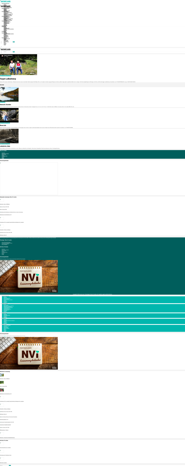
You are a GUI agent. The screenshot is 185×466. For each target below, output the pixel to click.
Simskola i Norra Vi (6, 308)
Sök (13, 41)
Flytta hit (5, 43)
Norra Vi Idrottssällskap (5, 243)
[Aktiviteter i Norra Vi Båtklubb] (2, 201)
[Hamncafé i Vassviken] (9, 101)
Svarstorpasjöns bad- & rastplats (5, 447)
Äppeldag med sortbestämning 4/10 (5, 214)
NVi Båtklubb (4, 31)
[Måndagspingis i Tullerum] (4, 427)
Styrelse (5, 14)
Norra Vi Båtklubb (4, 244)
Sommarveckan (6, 40)
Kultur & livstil (2, 75)
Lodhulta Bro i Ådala (5, 146)
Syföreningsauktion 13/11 (4, 419)
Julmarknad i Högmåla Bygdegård (5, 424)
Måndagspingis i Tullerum (7, 14)
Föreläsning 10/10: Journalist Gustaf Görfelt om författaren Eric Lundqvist (12, 222)
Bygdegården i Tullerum (7, 21)
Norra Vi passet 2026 (7, 10)
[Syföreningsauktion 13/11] (8, 416)
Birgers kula (3, 125)
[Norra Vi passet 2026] (4, 206)
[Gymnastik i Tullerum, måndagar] (2, 227)
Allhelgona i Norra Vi (3, 235)
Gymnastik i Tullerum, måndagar (8, 18)
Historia (5, 13)
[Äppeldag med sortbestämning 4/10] (11, 212)
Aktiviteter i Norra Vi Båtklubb (5, 204)
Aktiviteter (5, 27)
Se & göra (5, 39)
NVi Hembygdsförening (5, 3)
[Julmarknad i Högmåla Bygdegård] (7, 422)
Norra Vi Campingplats (5, 153)
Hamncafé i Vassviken (5, 104)
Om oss (5, 4)
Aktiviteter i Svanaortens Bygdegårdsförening (7, 437)
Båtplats (5, 34)
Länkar (5, 44)
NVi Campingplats (6, 22)
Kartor (5, 42)
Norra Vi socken (4, 37)
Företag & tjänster (6, 41)
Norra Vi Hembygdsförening (6, 242)
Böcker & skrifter (6, 11)
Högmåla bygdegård (6, 28)
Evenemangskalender (7, 38)
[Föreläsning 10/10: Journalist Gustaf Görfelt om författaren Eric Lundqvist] (2, 219)
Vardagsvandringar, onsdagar (8, 15)
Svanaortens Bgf (4, 25)
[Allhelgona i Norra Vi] (6, 232)
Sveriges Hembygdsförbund (8, 7)
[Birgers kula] (9, 122)
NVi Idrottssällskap (5, 16)
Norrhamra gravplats (3, 462)
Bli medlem (5, 23)
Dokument (5, 15)
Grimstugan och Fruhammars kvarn (5, 455)
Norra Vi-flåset (6, 305)
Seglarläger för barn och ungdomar (9, 33)
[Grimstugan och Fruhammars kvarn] (2, 452)
